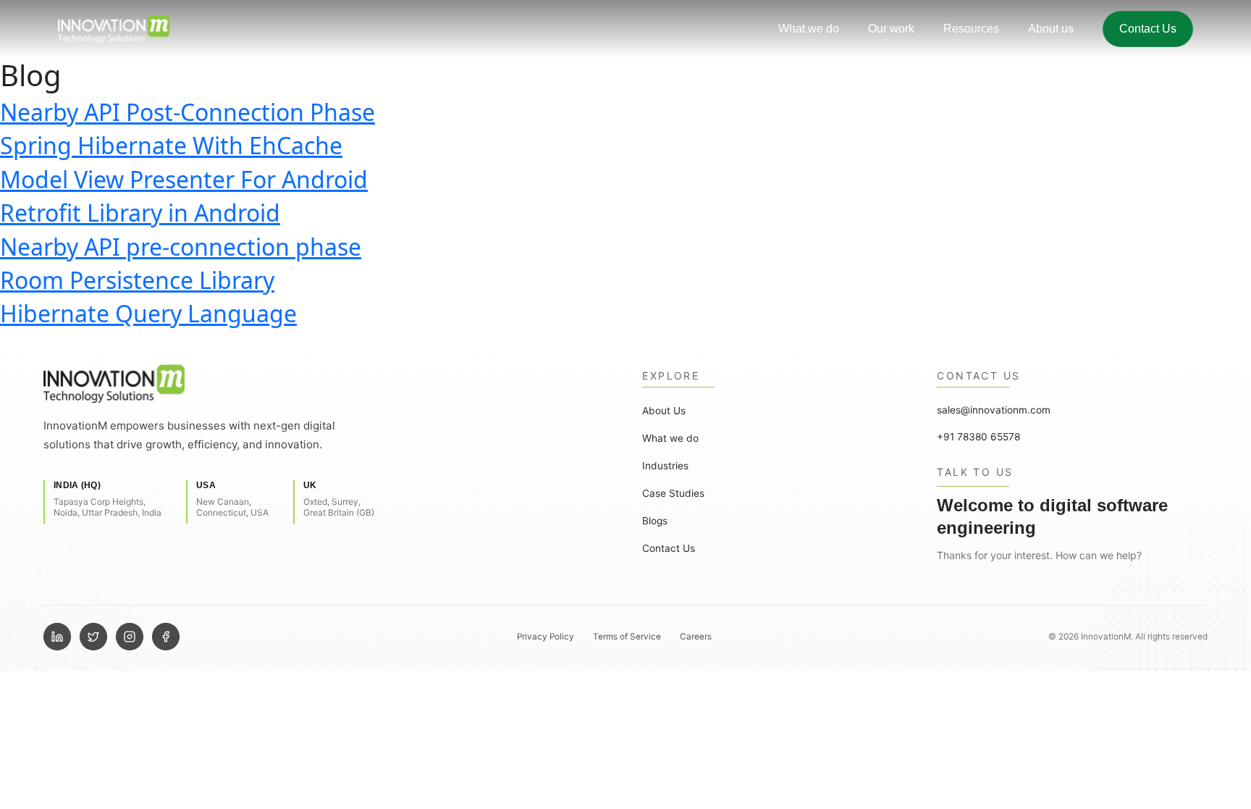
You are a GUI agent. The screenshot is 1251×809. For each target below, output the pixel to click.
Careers (696, 637)
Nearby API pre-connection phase (180, 246)
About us (1051, 28)
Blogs (654, 521)
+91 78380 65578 (978, 437)
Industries (665, 465)
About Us (664, 410)
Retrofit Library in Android (140, 212)
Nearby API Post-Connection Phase (187, 111)
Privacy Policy (545, 637)
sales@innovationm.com (993, 410)
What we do (808, 28)
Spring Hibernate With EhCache (171, 145)
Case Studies (673, 493)
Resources (971, 28)
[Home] (313, 383)
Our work (891, 28)
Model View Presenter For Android (184, 179)
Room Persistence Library (137, 279)
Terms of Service (627, 637)
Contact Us (1147, 28)
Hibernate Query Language (148, 313)
